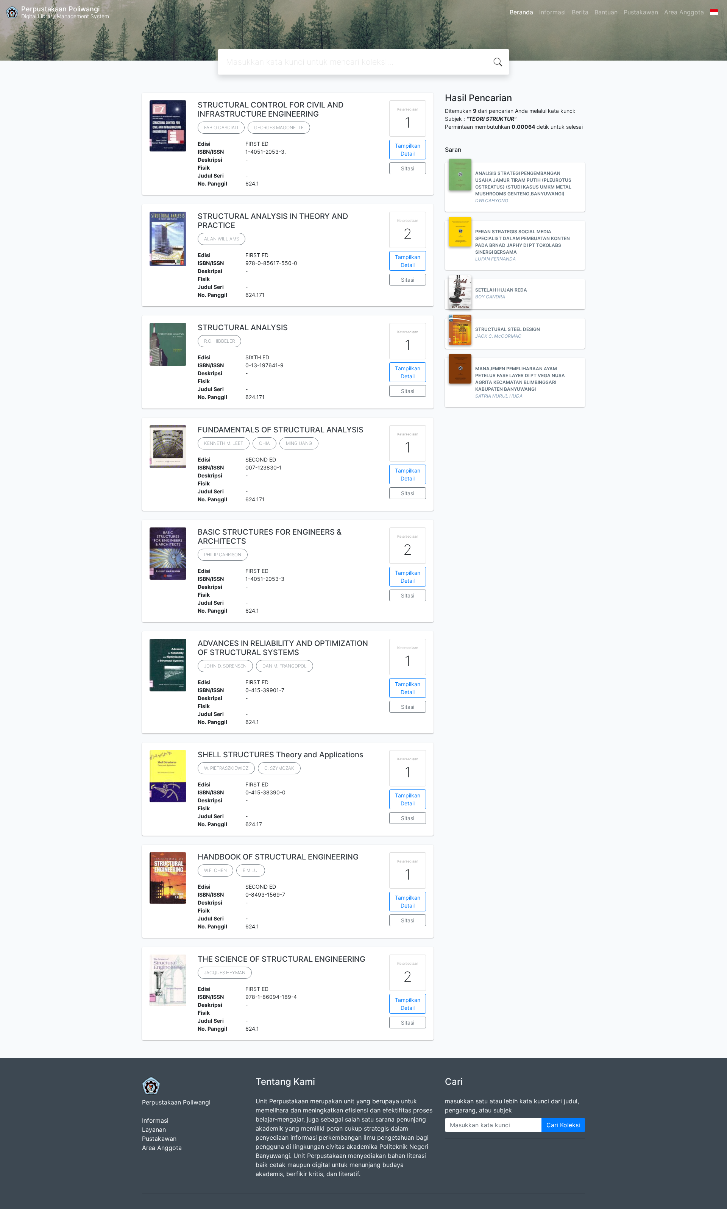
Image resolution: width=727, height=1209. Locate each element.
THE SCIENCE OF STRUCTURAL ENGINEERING (281, 959)
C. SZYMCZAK (279, 768)
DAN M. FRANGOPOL (284, 666)
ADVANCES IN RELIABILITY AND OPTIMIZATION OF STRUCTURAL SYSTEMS (283, 648)
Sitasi (407, 168)
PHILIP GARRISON (222, 554)
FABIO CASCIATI (221, 127)
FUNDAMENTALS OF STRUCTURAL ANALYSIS (281, 429)
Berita (580, 12)
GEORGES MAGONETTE (279, 127)
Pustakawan (641, 12)
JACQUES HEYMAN (224, 972)
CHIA (264, 443)
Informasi (552, 12)
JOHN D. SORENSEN (225, 666)
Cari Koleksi (563, 1125)
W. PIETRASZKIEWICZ (226, 768)
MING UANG (299, 443)
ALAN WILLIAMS (221, 239)
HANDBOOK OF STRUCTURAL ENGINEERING (278, 856)
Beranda (521, 12)
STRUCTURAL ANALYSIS (243, 327)
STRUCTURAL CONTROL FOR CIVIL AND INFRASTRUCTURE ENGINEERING (270, 109)
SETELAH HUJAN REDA (501, 290)
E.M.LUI (251, 870)
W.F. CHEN (215, 870)
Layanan (154, 1129)
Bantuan (606, 12)
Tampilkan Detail (407, 149)
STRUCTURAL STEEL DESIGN (507, 329)
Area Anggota (684, 12)
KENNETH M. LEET (223, 443)
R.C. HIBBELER (219, 341)
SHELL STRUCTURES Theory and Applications (281, 754)
